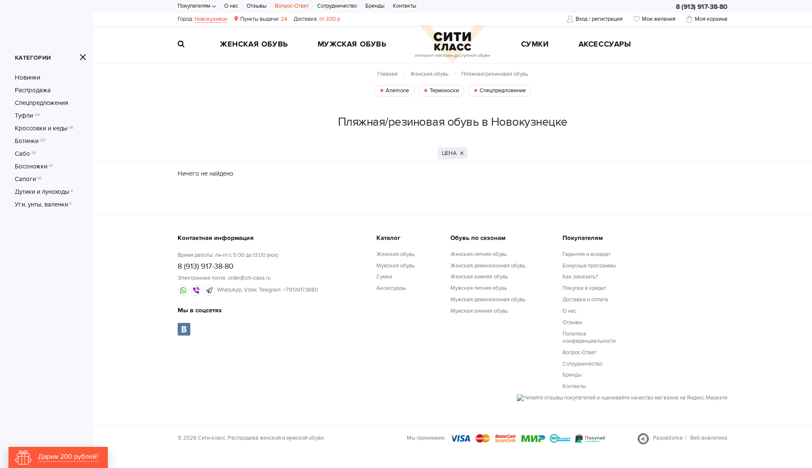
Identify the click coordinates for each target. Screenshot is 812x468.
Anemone (396, 90)
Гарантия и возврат (586, 254)
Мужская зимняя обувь (479, 311)
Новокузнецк (211, 19)
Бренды (374, 6)
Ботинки (30, 141)
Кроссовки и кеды (44, 128)
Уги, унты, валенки (43, 204)
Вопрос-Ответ (292, 6)
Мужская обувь (352, 45)
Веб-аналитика (708, 438)
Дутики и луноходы (44, 191)
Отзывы (256, 6)
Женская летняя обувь (478, 254)
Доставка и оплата (585, 299)
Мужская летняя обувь (478, 288)
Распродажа (33, 90)
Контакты (404, 6)
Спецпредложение (502, 90)
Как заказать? (580, 276)
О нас (231, 6)
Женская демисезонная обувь (488, 265)
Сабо (25, 153)
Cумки (535, 45)
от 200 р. (317, 19)
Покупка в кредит (584, 288)
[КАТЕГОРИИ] (83, 57)
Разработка (668, 438)
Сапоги (28, 179)
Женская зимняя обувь (479, 276)
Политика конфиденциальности (589, 337)
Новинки (27, 77)
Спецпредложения (41, 103)
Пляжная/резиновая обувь (494, 74)
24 (263, 19)
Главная (387, 74)
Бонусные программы (589, 265)
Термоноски (443, 90)
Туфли (27, 115)
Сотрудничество (337, 6)
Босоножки (34, 166)
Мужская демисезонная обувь (488, 299)
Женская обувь (254, 45)
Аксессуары (605, 45)
